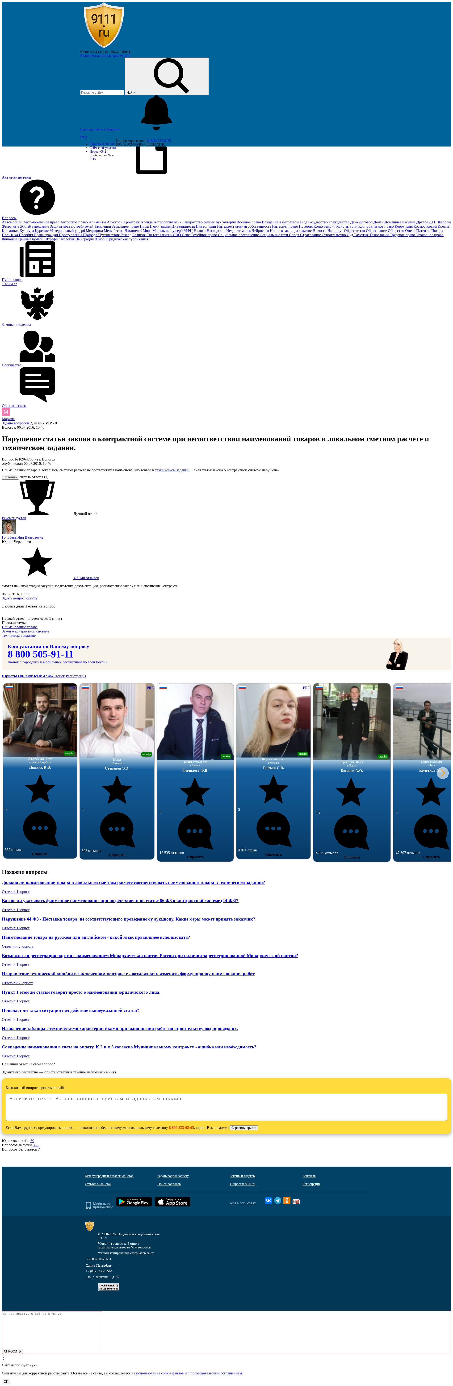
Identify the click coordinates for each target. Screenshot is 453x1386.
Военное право (249, 222)
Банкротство (193, 222)
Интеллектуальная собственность (244, 226)
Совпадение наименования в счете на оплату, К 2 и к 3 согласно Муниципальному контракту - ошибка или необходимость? (129, 1046)
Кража (432, 226)
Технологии (379, 235)
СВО (177, 235)
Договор (366, 222)
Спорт (294, 235)
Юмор (100, 239)
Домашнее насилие (400, 222)
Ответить (10, 477)
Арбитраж (132, 222)
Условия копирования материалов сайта (126, 1253)
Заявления (103, 226)
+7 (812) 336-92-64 (99, 1271)
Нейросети (261, 231)
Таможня (361, 235)
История (306, 226)
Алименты (98, 222)
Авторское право (74, 222)
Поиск (60, 676)
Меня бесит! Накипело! (123, 231)
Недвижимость (239, 231)
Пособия (26, 235)
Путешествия (109, 235)
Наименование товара (20, 627)
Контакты (309, 1176)
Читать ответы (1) (34, 477)
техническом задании (172, 470)
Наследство (216, 231)
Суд (350, 235)
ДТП (433, 222)
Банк (178, 222)
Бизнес (210, 222)
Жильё (26, 226)
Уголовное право (430, 235)
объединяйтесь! (121, 52)
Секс (186, 235)
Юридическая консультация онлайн (105, 55)
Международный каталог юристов (109, 1176)
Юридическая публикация (126, 239)
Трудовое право (403, 235)
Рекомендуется (14, 518)
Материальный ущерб (68, 231)
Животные (11, 226)
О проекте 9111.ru (242, 1184)
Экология (67, 239)
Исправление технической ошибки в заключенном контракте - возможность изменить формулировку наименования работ (128, 973)
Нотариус (335, 231)
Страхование (311, 235)
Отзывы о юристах (98, 1184)
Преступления (71, 235)
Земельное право (126, 226)
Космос (420, 226)
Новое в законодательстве (291, 231)
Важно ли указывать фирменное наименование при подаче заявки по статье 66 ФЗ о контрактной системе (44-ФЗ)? (120, 900)
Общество (396, 231)
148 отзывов (86, 578)
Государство (318, 222)
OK (6, 1381)
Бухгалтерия (226, 222)
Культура (27, 231)
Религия (139, 235)
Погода (437, 231)
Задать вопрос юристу (20, 598)
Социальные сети (274, 235)
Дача (354, 222)
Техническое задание (19, 635)
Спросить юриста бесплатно (100, 129)
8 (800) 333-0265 (159, 140)
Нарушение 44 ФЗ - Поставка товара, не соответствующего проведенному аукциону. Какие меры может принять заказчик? (128, 919)
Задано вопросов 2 (17, 423)
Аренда (147, 222)
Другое (422, 222)
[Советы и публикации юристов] (103, 48)
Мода (147, 231)
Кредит (443, 226)
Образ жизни (355, 231)
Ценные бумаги (31, 239)
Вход (83, 137)
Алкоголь (115, 222)
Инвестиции (206, 226)
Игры (145, 226)
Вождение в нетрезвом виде (285, 222)
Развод (126, 235)
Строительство (334, 235)
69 (32, 1141)
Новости (320, 231)
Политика (10, 235)
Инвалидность (184, 226)
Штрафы (51, 239)
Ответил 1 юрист (15, 892)
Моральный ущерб (168, 231)
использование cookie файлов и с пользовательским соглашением (189, 1373)
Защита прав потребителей (72, 226)
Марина (8, 419)
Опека (410, 231)
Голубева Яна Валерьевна (22, 537)
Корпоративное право (376, 226)
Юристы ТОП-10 (102, 144)
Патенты (423, 231)
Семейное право (204, 235)
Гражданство (339, 222)
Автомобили (12, 222)
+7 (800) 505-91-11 (98, 1259)
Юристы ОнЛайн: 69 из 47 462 (28, 676)
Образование (377, 231)
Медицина (95, 231)
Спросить (40, 854)
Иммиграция (161, 226)
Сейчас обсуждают (103, 148)
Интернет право (285, 226)
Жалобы (444, 222)
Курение (42, 231)
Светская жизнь (160, 235)
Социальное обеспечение (239, 235)
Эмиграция (85, 239)
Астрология (164, 222)
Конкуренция (325, 226)
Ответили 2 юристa (17, 946)
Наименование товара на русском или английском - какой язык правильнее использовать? (96, 937)
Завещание (41, 226)
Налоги (200, 231)
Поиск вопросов (169, 1184)
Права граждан (46, 235)
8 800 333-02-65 (181, 1128)
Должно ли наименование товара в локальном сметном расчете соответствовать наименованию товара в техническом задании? (133, 882)
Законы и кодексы (242, 1176)
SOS (93, 159)
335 (35, 1145)
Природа (90, 235)
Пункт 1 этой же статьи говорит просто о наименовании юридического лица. (81, 992)
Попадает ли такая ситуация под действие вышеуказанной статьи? (70, 1010)
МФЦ (189, 231)
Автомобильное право (41, 222)
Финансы (10, 239)
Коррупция (404, 226)
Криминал (11, 231)
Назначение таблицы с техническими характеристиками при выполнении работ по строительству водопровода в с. (120, 1028)
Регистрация (76, 676)
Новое (98, 151)
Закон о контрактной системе (25, 631)
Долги (379, 222)
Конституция (347, 226)
